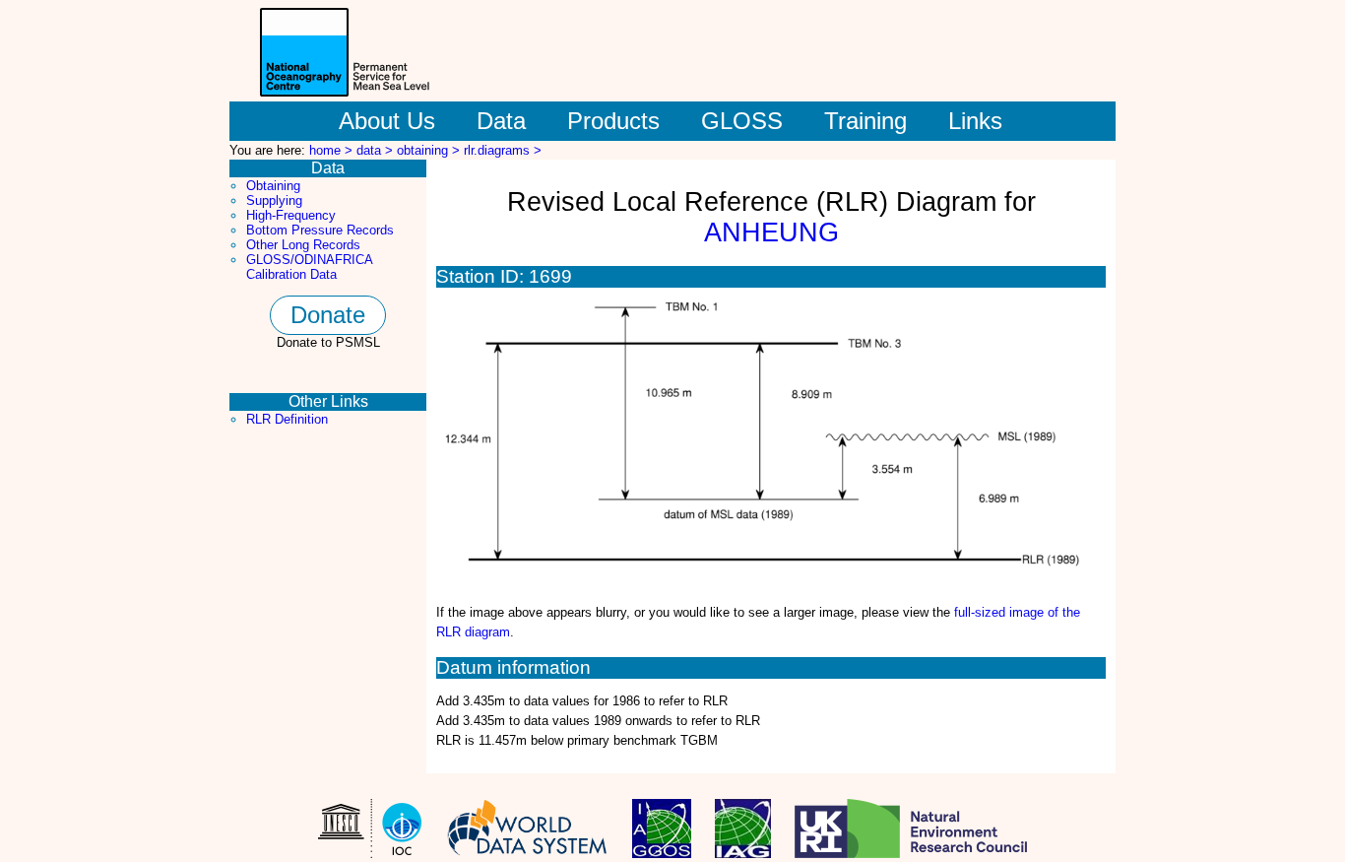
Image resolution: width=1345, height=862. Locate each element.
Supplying (274, 200)
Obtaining (273, 185)
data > (376, 150)
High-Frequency (291, 215)
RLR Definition (287, 419)
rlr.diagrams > (503, 150)
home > (332, 150)
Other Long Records (303, 244)
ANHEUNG (771, 232)
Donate (327, 314)
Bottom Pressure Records (320, 230)
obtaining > (430, 150)
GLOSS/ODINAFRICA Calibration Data (309, 267)
